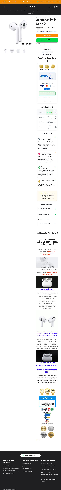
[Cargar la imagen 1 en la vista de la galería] (6, 51)
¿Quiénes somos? (26, 466)
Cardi (7, 489)
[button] (4, 7)
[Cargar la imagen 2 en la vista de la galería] (12, 51)
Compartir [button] (39, 439)
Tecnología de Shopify (11, 489)
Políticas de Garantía (27, 471)
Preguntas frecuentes (27, 468)
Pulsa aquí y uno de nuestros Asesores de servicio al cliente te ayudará (49, 479)
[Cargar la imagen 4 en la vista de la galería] (24, 51)
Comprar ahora (47, 35)
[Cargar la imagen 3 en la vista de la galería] (18, 51)
